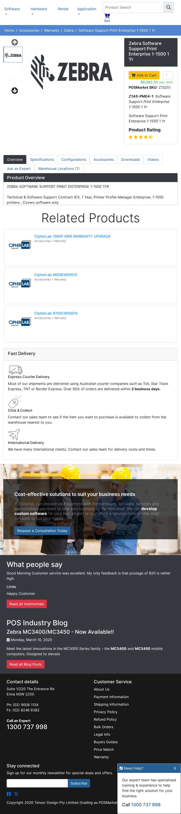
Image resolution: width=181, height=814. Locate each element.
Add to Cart (146, 75)
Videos (153, 159)
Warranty (51, 30)
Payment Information (111, 697)
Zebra (69, 30)
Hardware (39, 9)
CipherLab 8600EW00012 (55, 275)
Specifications (42, 159)
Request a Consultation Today (42, 530)
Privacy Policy (105, 712)
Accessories (29, 30)
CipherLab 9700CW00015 (56, 313)
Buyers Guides (106, 742)
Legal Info (102, 734)
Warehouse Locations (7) (59, 168)
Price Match (104, 749)
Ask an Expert (19, 168)
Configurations (73, 159)
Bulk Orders (103, 727)
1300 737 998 (146, 804)
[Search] (169, 7)
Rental (63, 9)
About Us (101, 689)
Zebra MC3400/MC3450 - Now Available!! (60, 632)
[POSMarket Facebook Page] (9, 793)
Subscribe (79, 783)
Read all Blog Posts (25, 664)
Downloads (130, 159)
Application (86, 9)
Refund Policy (105, 719)
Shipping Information (111, 704)
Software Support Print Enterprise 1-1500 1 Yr (117, 30)
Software (12, 9)
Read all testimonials (26, 604)
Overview (15, 159)
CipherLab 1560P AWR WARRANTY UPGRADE (72, 236)
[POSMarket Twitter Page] (16, 793)
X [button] (175, 768)
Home (9, 30)
